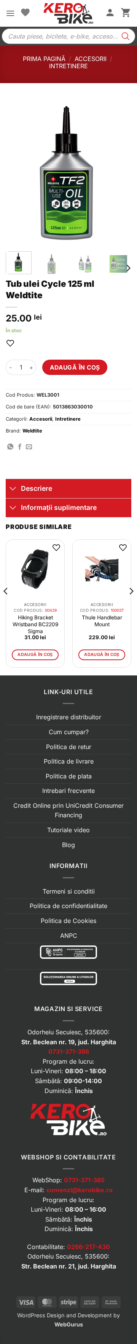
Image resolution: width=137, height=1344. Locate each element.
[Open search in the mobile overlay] (68, 36)
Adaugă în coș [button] (35, 654)
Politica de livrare (69, 761)
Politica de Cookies (68, 920)
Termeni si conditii (69, 891)
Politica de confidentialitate (68, 906)
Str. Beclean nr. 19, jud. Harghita (68, 1042)
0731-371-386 (68, 1051)
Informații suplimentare (59, 507)
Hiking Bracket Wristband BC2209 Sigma (35, 624)
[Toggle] (13, 489)
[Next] (119, 172)
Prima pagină (44, 59)
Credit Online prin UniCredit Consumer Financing (68, 810)
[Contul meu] (110, 13)
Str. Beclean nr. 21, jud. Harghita (68, 1266)
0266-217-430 (88, 1247)
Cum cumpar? (69, 732)
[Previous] (18, 172)
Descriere (36, 488)
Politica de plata (69, 776)
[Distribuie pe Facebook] (20, 447)
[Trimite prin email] (29, 447)
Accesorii (91, 59)
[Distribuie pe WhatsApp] (10, 447)
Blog (68, 845)
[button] (10, 13)
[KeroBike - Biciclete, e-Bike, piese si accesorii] (68, 13)
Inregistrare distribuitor (68, 717)
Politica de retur (68, 747)
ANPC (68, 935)
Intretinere (68, 66)
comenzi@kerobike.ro (79, 1190)
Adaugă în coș (75, 367)
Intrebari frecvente (68, 790)
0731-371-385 (84, 1180)
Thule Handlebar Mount (102, 620)
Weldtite (32, 431)
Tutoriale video (68, 830)
